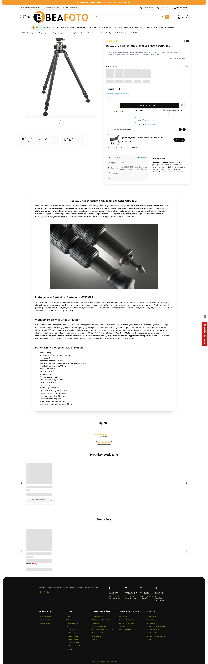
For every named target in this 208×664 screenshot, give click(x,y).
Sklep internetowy (103, 661)
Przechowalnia (44, 623)
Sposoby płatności (99, 626)
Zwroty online (124, 617)
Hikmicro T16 (150, 620)
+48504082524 (148, 8)
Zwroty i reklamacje (126, 620)
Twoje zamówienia (46, 617)
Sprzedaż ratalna (98, 633)
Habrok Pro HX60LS (152, 630)
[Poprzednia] (4, 2)
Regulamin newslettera (74, 646)
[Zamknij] (205, 316)
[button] (167, 17)
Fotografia (32, 33)
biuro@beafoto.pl (182, 8)
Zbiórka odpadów (125, 630)
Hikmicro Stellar (151, 639)
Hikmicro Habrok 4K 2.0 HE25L (156, 626)
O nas (68, 620)
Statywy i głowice (44, 33)
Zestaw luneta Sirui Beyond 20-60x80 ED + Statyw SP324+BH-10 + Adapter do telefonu (144, 138)
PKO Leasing (96, 636)
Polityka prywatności (73, 643)
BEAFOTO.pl (22, 33)
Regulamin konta (72, 636)
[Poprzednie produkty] (21, 483)
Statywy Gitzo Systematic (89, 33)
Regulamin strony (72, 639)
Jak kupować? (97, 617)
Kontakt (68, 617)
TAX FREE (95, 639)
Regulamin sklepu (72, 633)
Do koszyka (39, 570)
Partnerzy (69, 649)
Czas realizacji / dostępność (102, 630)
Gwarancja (123, 626)
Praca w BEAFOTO (72, 630)
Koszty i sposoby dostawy (101, 620)
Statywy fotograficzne (60, 33)
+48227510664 (164, 8)
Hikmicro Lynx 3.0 (152, 623)
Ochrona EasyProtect (126, 623)
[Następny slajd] (184, 129)
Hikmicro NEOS (151, 617)
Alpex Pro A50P (151, 633)
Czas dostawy (97, 623)
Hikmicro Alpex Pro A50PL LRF (156, 636)
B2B (67, 626)
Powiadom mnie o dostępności (38, 501)
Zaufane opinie (71, 623)
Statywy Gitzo (74, 33)
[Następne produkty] (187, 483)
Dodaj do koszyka (151, 105)
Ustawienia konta (45, 620)
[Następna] (204, 2)
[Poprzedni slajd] (180, 129)
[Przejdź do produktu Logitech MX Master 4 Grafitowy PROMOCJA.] (39, 542)
